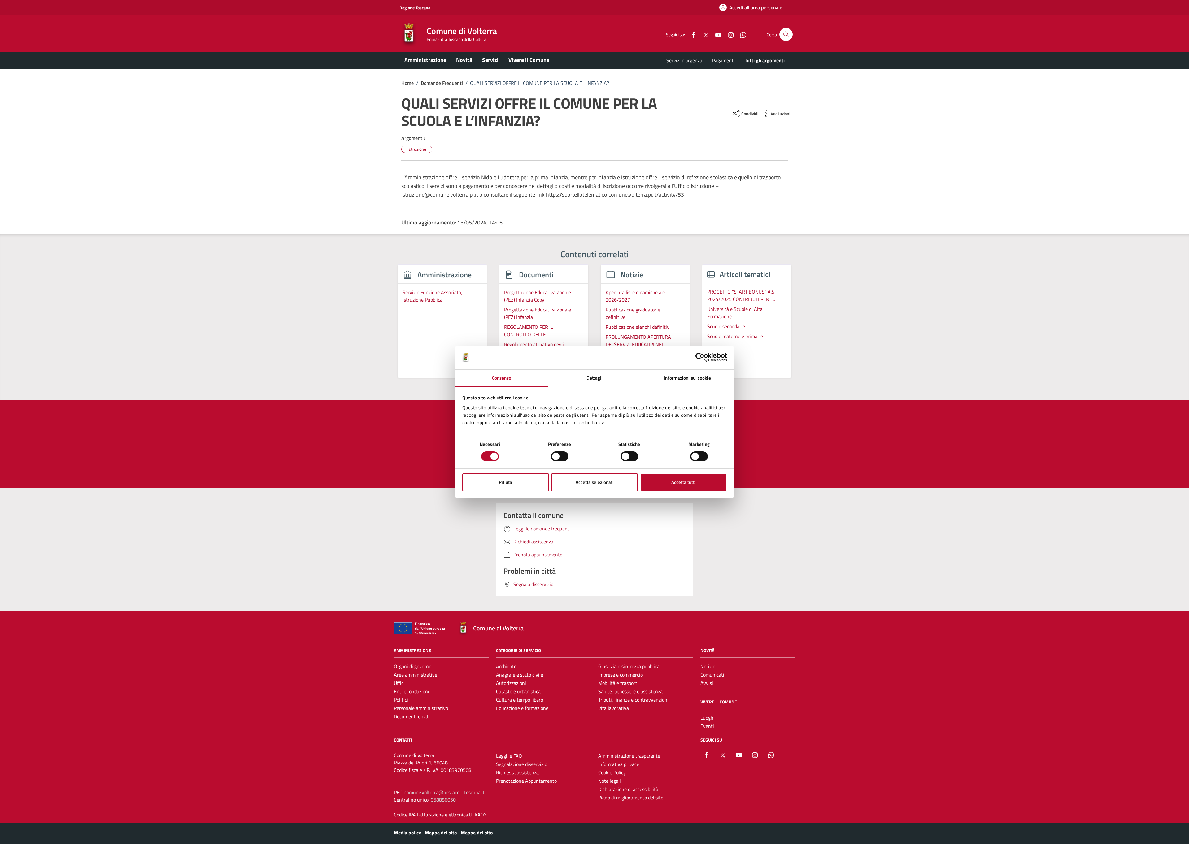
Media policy (407, 832)
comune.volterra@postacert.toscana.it (444, 792)
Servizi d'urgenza (684, 60)
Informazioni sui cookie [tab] (687, 377)
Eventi (707, 726)
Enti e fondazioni (411, 691)
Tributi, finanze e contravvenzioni (633, 699)
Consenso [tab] (502, 377)
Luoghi (707, 717)
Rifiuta (505, 482)
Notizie (707, 666)
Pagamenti (723, 60)
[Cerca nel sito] (786, 34)
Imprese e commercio (620, 674)
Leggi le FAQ (509, 755)
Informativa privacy (618, 764)
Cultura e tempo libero (519, 699)
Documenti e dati (412, 716)
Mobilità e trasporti (618, 683)
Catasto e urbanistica (518, 691)
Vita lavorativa (613, 708)
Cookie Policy (612, 772)
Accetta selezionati (595, 482)
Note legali (609, 781)
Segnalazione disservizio (521, 764)
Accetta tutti (683, 482)
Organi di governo (412, 666)
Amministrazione (425, 60)
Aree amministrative (415, 674)
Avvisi (706, 683)
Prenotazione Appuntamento (526, 781)
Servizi (490, 60)
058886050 (443, 799)
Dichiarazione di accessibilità (628, 789)
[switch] (559, 456)
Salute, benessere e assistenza (630, 691)
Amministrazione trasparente (629, 755)
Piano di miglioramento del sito (630, 797)
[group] (442, 324)
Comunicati (712, 674)
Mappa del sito (441, 832)
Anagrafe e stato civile (519, 674)
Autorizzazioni (511, 683)
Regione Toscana (414, 7)
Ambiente (506, 666)
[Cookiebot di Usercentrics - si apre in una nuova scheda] (700, 357)
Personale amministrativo (421, 708)
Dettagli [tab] (594, 377)
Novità (464, 60)
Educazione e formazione (522, 708)
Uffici (399, 683)
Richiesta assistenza (517, 772)
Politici (401, 699)
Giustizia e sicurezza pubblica (629, 666)
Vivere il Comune (528, 60)
